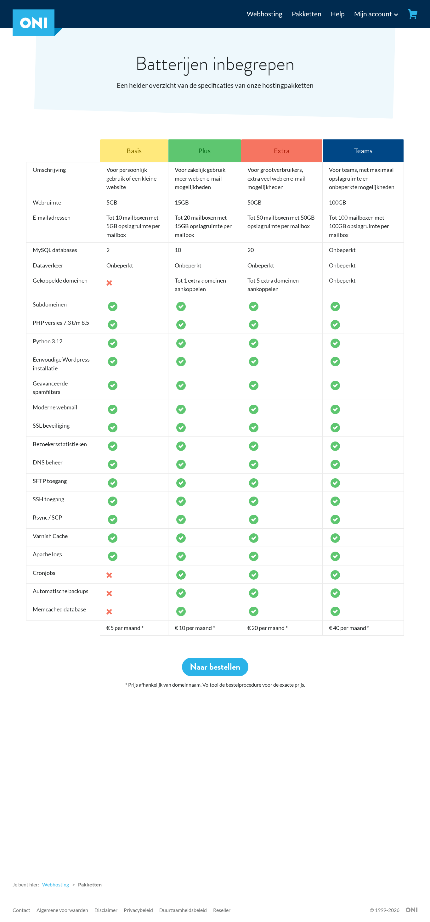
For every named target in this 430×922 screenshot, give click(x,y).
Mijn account (373, 14)
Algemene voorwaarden (62, 910)
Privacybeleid (138, 910)
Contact (21, 910)
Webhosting (264, 14)
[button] (371, 14)
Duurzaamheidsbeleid (183, 910)
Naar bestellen (215, 667)
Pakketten (306, 14)
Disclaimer (105, 910)
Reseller (221, 910)
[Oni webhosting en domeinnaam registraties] (38, 33)
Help (338, 14)
